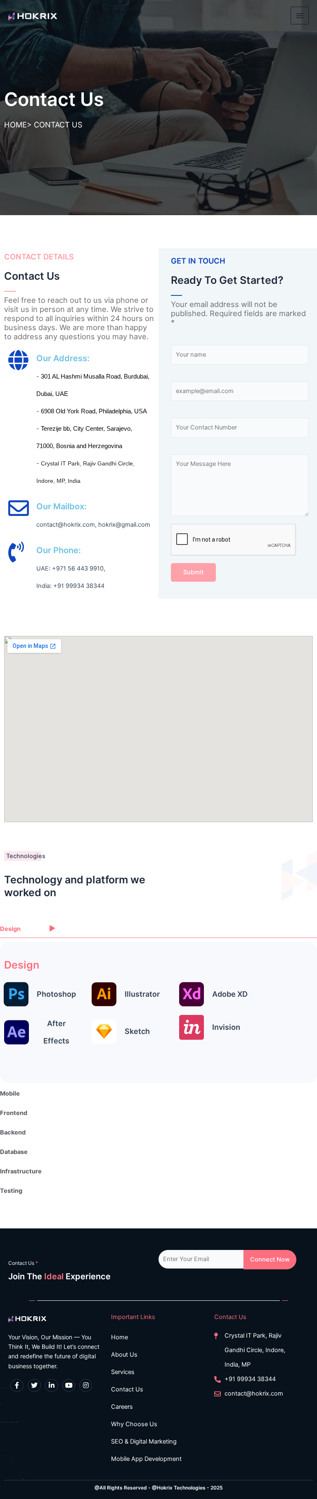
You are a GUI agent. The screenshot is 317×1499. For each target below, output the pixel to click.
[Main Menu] (300, 16)
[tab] (158, 929)
